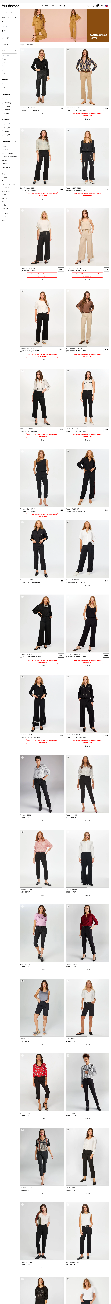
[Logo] (10, 6)
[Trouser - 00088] (87, 784)
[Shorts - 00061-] (42, 1008)
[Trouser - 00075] (87, 933)
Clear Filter (6, 17)
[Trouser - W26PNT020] (87, 704)
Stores (53, 6)
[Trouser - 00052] (87, 1082)
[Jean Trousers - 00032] (87, 1231)
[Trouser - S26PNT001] (42, 478)
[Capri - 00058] (42, 1082)
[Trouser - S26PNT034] (42, 237)
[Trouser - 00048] (42, 1231)
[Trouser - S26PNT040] (42, 77)
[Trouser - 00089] (42, 859)
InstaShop (61, 6)
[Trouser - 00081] (87, 859)
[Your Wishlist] (22, 50)
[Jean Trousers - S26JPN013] (87, 318)
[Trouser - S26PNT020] (87, 157)
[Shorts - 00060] (87, 1008)
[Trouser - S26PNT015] (87, 398)
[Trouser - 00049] (87, 1157)
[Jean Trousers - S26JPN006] (87, 77)
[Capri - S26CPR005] (42, 398)
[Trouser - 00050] (42, 1157)
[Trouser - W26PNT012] (87, 623)
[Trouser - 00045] (42, 784)
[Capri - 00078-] (42, 933)
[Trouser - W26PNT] (87, 478)
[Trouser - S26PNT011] (42, 318)
